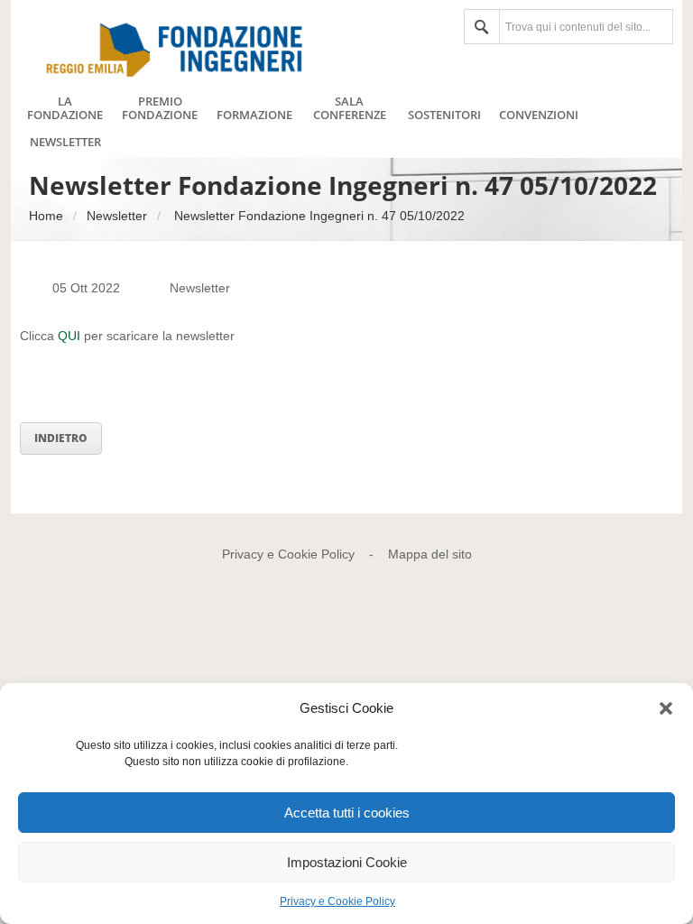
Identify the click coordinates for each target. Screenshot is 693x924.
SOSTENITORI (444, 115)
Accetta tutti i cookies (347, 812)
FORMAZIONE (254, 115)
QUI (71, 335)
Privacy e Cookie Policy (337, 901)
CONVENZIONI (538, 115)
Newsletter (117, 215)
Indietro (61, 438)
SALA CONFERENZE (349, 108)
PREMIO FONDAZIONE (160, 108)
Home (46, 215)
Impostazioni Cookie (347, 862)
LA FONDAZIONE (65, 108)
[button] (666, 708)
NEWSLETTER (65, 142)
